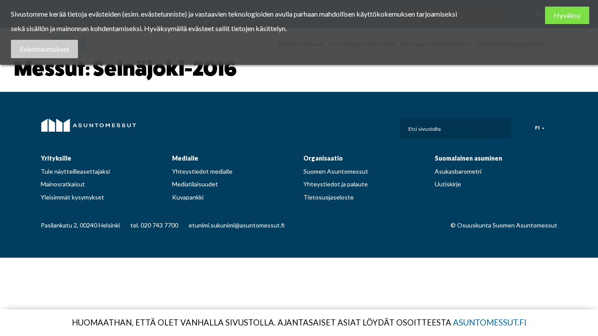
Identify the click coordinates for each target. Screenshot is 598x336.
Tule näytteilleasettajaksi (75, 171)
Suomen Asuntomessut (335, 171)
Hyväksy (567, 15)
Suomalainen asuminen (468, 158)
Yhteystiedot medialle (202, 171)
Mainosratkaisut (63, 184)
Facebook (314, 126)
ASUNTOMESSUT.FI (490, 322)
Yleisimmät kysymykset (72, 197)
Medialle (185, 158)
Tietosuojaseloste (328, 197)
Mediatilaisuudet (195, 184)
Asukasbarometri (458, 171)
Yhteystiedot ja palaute (335, 184)
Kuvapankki (188, 197)
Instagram (334, 126)
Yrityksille (56, 158)
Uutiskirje (448, 184)
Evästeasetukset (44, 49)
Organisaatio (323, 158)
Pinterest (353, 126)
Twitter (372, 126)
